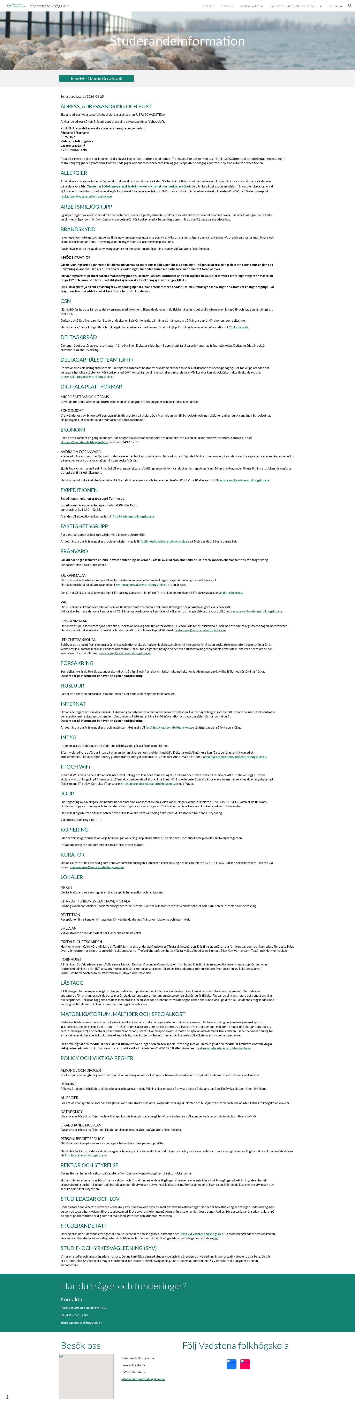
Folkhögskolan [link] (249, 6)
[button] (350, 6)
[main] (177, 40)
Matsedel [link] (227, 6)
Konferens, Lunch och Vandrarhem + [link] (293, 6)
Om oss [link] (333, 6)
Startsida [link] (208, 6)
